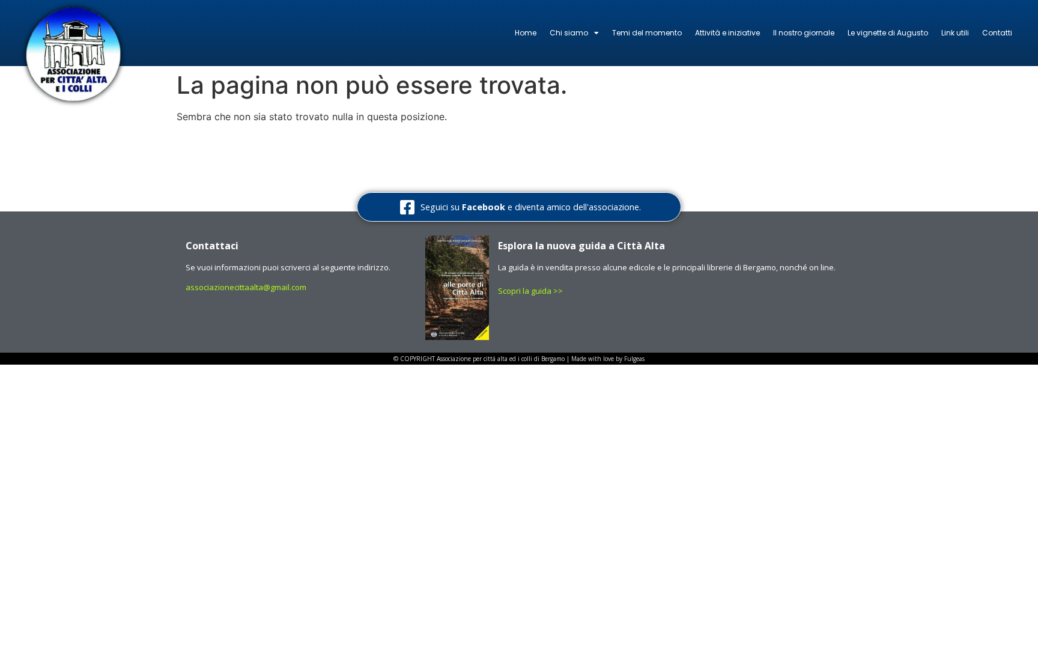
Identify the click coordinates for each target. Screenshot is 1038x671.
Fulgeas (634, 358)
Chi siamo (569, 33)
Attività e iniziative (727, 33)
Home (525, 33)
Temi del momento (647, 33)
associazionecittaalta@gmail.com (246, 287)
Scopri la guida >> (531, 290)
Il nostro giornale (803, 33)
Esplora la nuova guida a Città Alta (581, 245)
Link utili (955, 33)
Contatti (997, 33)
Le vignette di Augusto (888, 33)
